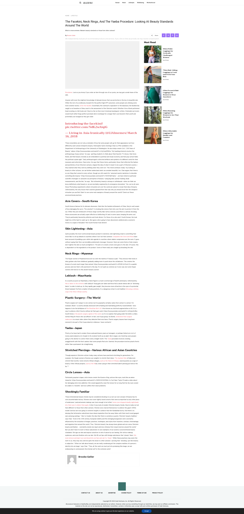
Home (67, 15)
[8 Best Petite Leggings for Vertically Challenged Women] (152, 54)
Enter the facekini (86, 106)
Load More (122, 481)
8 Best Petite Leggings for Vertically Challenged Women (168, 53)
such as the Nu (91, 364)
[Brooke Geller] (71, 459)
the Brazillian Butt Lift (94, 308)
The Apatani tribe (121, 358)
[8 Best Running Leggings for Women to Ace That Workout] (152, 115)
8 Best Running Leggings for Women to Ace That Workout (171, 114)
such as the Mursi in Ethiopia (109, 361)
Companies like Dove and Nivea (123, 237)
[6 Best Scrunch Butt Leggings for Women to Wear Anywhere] (152, 94)
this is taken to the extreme (74, 284)
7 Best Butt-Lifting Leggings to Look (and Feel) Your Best (170, 73)
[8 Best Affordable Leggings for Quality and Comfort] (152, 135)
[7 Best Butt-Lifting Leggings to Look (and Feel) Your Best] (152, 74)
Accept (146, 511)
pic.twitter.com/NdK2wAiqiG (86, 127)
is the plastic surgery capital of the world (87, 314)
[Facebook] (164, 35)
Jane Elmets (166, 60)
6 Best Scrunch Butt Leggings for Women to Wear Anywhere (171, 93)
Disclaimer (68, 92)
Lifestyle (74, 15)
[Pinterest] (172, 35)
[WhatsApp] (177, 35)
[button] (80, 3)
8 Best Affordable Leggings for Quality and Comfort (170, 134)
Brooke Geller (71, 35)
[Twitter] (168, 35)
